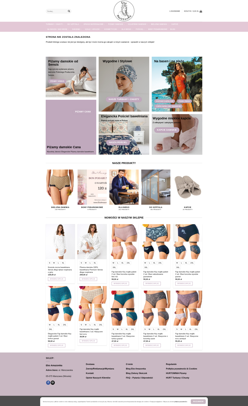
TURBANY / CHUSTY (54, 24)
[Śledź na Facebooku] (48, 383)
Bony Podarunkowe (157, 29)
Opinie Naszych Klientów (98, 378)
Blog (172, 29)
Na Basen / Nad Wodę (57, 29)
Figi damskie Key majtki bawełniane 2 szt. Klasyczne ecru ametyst (186, 336)
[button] (174, 11)
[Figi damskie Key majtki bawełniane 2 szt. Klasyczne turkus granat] (124, 308)
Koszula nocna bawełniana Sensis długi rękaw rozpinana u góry (60, 269)
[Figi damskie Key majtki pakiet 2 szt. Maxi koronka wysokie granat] (187, 241)
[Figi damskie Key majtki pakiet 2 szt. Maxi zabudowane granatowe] (156, 241)
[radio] (49, 263)
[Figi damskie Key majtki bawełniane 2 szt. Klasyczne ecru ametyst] (187, 308)
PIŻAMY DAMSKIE (115, 24)
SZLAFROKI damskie (137, 24)
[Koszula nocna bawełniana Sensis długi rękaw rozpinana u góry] (60, 241)
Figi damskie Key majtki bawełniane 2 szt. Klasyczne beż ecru (91, 331)
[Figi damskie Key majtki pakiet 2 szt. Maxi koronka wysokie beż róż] (124, 241)
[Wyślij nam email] (53, 383)
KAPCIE (175, 24)
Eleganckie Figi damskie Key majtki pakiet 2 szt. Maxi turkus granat (59, 336)
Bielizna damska (159, 24)
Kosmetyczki (110, 29)
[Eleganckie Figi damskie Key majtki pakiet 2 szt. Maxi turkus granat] (60, 303)
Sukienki (76, 29)
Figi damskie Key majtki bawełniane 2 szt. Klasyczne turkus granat (123, 336)
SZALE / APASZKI (92, 29)
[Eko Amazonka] (124, 11)
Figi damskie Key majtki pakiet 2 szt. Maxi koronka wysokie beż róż (124, 274)
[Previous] (46, 192)
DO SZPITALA (73, 24)
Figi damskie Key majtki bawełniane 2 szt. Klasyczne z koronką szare (155, 336)
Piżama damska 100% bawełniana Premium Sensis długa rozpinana (91, 269)
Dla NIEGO (126, 29)
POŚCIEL (140, 29)
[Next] (202, 192)
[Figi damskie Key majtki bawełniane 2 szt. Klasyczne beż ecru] (92, 303)
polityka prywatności (180, 401)
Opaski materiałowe (94, 24)
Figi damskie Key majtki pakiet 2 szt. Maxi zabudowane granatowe (155, 274)
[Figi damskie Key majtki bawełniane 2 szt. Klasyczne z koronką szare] (156, 308)
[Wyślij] (69, 11)
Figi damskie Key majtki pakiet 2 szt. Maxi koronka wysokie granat (187, 274)
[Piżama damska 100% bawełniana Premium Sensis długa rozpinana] (92, 241)
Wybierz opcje (56, 279)
